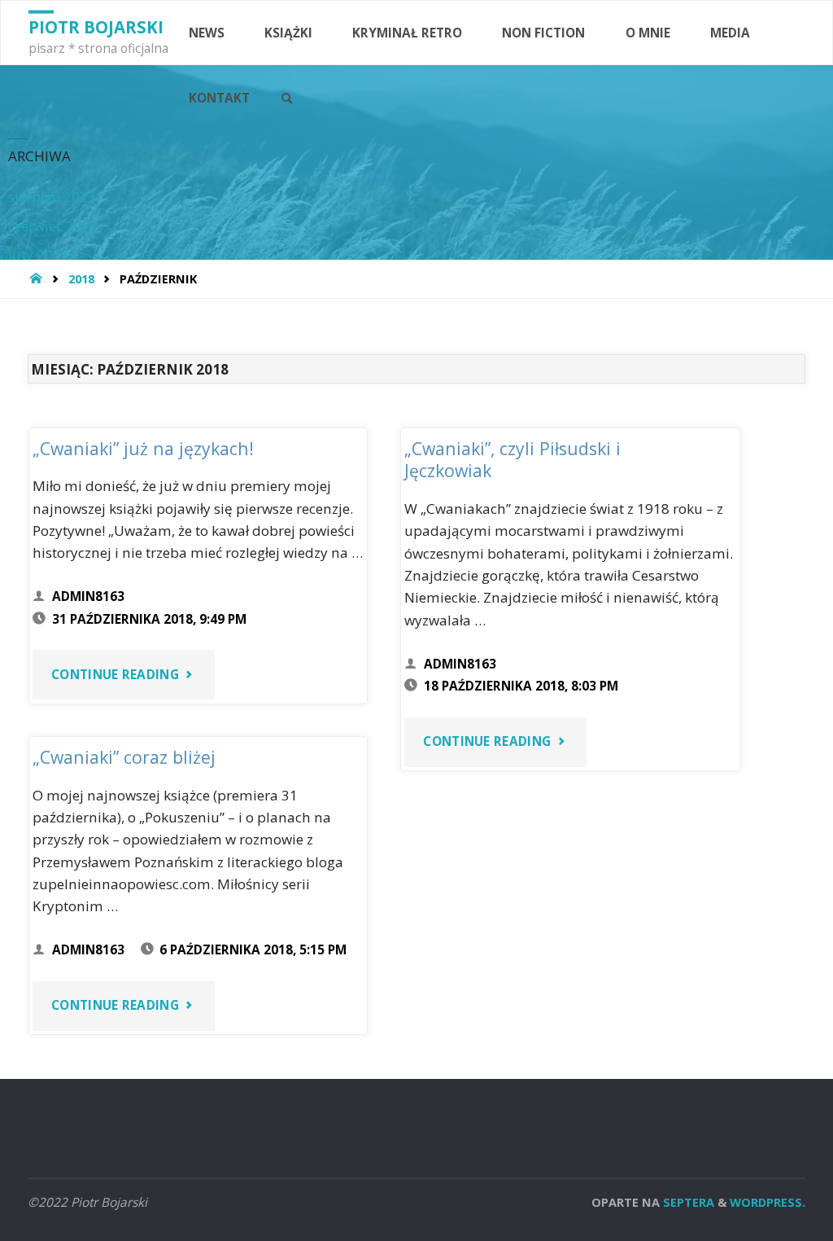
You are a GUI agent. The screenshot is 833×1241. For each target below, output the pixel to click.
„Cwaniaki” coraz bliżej (124, 757)
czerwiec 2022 (53, 226)
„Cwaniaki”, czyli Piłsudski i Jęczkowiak (512, 459)
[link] (287, 99)
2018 (81, 278)
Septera (687, 1202)
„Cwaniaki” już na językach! (143, 448)
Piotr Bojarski (96, 26)
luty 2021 (38, 254)
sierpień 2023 (52, 196)
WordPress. (767, 1202)
